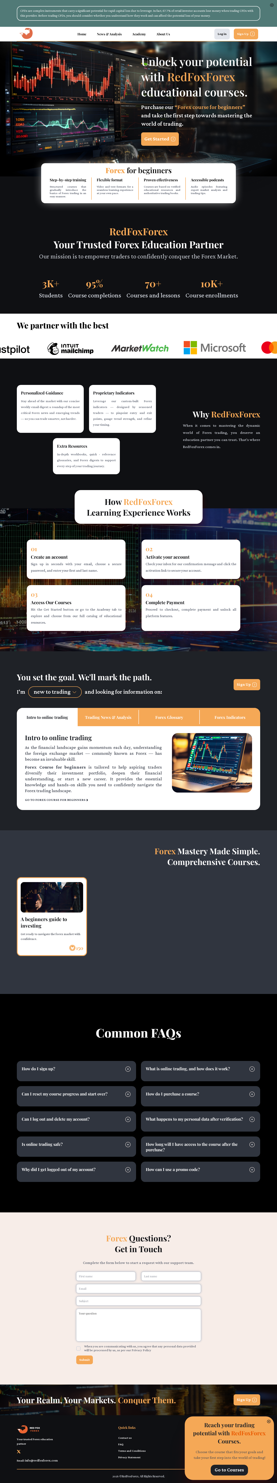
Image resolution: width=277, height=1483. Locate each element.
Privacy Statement (129, 1457)
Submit (84, 1360)
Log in (222, 34)
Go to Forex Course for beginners (55, 800)
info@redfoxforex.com (96, 1129)
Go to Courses (229, 1470)
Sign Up (243, 34)
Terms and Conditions (132, 1451)
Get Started (156, 139)
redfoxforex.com (200, 1099)
